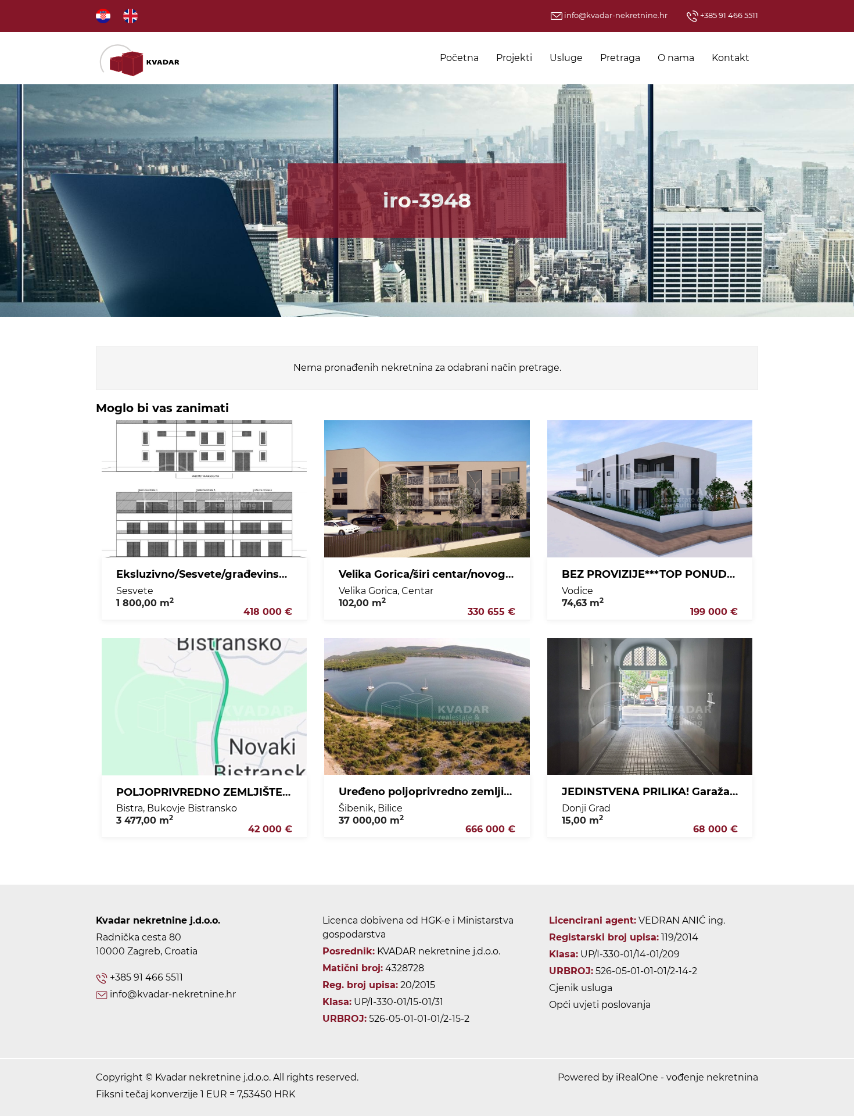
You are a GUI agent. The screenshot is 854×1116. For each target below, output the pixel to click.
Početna (459, 57)
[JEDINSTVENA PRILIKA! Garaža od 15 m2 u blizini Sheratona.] (649, 706)
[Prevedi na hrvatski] (104, 15)
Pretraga (620, 57)
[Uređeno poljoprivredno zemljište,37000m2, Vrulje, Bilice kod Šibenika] (426, 706)
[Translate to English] (131, 15)
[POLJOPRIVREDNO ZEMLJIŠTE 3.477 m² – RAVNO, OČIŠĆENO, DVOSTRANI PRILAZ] (204, 706)
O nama (676, 57)
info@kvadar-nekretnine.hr (615, 15)
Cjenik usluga (580, 987)
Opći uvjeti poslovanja (600, 1004)
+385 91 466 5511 (728, 15)
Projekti (514, 57)
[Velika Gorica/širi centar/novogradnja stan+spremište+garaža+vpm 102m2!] (426, 488)
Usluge (566, 57)
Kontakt (730, 57)
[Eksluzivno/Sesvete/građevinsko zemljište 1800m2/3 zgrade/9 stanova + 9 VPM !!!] (204, 488)
